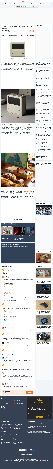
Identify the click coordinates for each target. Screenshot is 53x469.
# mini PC (3, 223)
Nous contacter (48, 456)
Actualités (39, 25)
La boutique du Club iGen (6, 409)
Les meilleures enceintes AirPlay (7, 425)
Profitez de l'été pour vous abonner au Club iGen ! (27, 6)
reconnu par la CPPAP (18, 460)
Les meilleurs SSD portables (18, 425)
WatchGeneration (20, 403)
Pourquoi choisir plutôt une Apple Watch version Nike (37, 428)
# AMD (8, 223)
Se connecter (29, 392)
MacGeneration (19, 400)
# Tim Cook (31, 3)
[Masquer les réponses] (2, 292)
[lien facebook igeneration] (29, 450)
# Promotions (7, 3)
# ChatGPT (13, 3)
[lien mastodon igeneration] (26, 450)
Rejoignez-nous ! (39, 417)
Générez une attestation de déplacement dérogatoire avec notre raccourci (38, 433)
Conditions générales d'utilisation (12, 456)
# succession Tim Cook (39, 3)
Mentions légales (3, 456)
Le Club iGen (5, 400)
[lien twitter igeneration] (31, 450)
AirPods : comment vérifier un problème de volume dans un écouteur (39, 424)
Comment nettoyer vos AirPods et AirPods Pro (36, 426)
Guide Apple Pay (30, 427)
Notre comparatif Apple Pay (7, 428)
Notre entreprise (42, 456)
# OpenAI (18, 3)
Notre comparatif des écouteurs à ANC (18, 428)
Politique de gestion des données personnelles (25, 456)
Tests (37, 251)
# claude (46, 3)
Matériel (31, 30)
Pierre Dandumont (5, 30)
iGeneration (6, 403)
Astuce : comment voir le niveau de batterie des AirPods (38, 430)
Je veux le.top (3, 407)
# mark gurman (25, 3)
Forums (2, 406)
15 (13, 31)
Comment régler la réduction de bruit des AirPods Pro (37, 431)
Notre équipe (36, 456)
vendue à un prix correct (27, 191)
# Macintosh (13, 223)
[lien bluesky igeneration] (33, 450)
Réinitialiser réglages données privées (26, 461)
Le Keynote (3, 408)
